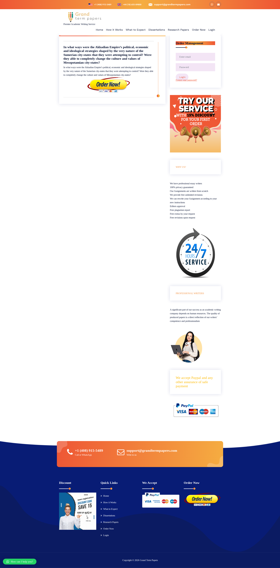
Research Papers (110, 522)
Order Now (108, 528)
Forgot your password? (186, 80)
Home (106, 496)
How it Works (109, 502)
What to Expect (110, 509)
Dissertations (109, 515)
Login (106, 535)
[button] (19, 561)
